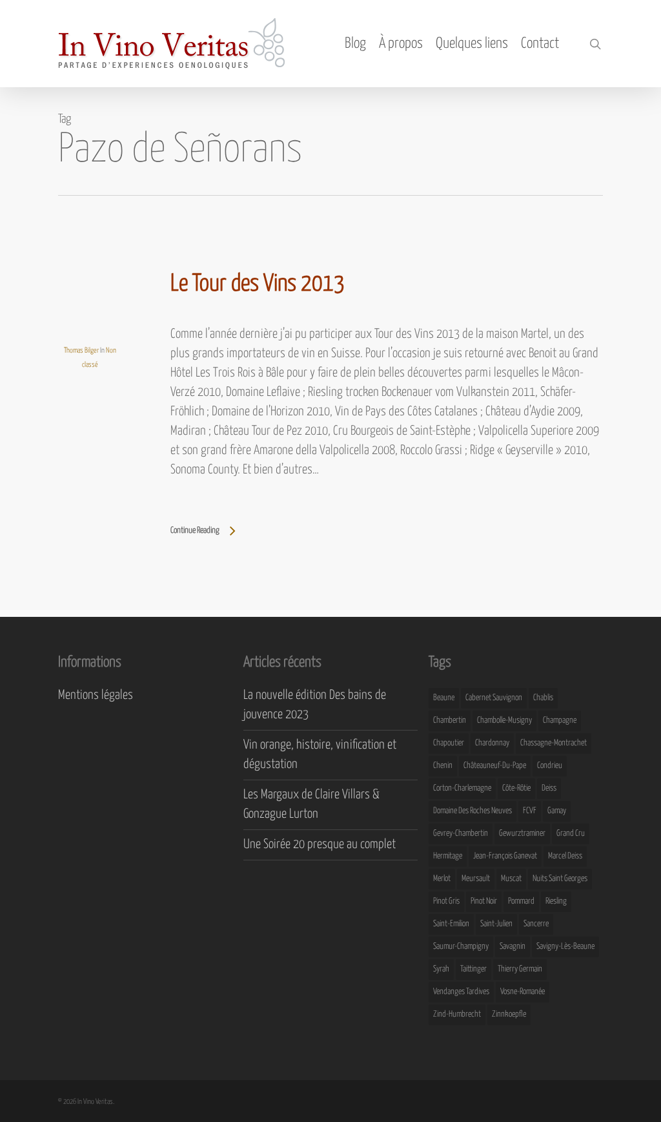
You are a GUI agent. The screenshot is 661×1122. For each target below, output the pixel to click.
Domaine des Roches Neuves (472, 811)
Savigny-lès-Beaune (565, 946)
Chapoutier (448, 743)
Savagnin (512, 946)
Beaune (443, 698)
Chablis (543, 698)
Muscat (511, 879)
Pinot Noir (484, 901)
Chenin (443, 766)
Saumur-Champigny (461, 946)
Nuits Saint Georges (560, 879)
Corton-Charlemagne (462, 788)
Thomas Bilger (81, 350)
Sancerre (536, 924)
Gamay (556, 811)
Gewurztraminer (522, 833)
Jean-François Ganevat (505, 856)
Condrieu (549, 766)
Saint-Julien (496, 924)
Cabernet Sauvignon (493, 698)
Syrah (441, 969)
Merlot (442, 879)
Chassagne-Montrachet (553, 743)
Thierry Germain (520, 969)
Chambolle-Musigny (504, 720)
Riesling (556, 901)
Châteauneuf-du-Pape (494, 766)
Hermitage (447, 856)
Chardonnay (492, 743)
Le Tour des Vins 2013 (257, 284)
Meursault (476, 879)
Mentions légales (95, 695)
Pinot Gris (446, 901)
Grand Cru (570, 833)
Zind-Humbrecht (457, 1014)
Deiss (549, 788)
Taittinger (473, 969)
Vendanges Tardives (461, 992)
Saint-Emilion (451, 924)
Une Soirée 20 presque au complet (319, 844)
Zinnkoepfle (509, 1014)
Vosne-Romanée (522, 992)
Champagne (559, 720)
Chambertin (449, 720)
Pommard (521, 901)
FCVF (529, 811)
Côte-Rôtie (516, 788)
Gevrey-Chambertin (460, 833)
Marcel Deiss (565, 856)
